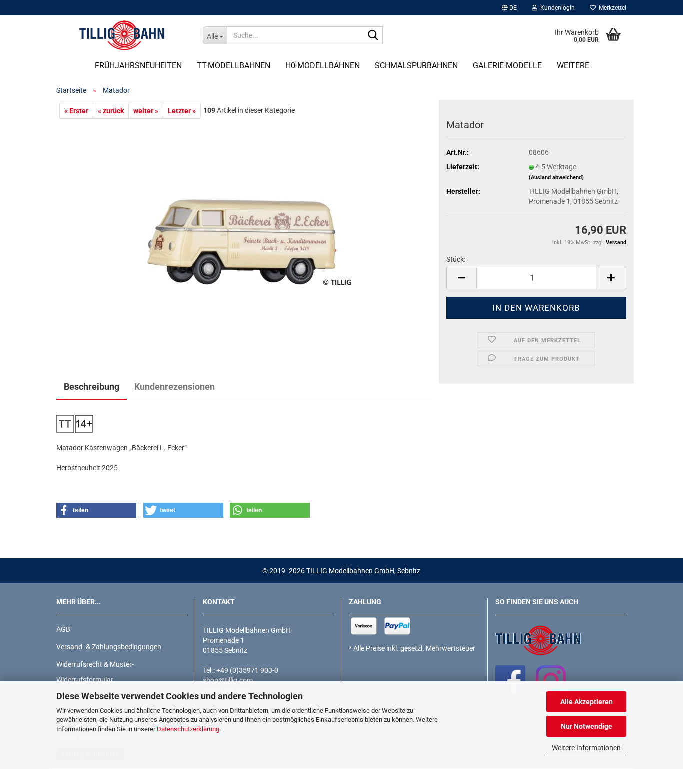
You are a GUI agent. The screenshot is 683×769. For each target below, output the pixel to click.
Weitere (573, 65)
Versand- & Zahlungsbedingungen (109, 647)
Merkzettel (611, 7)
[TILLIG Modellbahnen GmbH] (122, 35)
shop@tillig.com (228, 680)
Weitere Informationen (586, 748)
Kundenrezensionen (174, 386)
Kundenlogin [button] (556, 7)
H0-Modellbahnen (323, 65)
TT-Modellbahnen (233, 65)
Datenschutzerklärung (188, 729)
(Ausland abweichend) (556, 177)
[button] (509, 7)
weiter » (146, 111)
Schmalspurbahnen (416, 65)
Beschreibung (92, 386)
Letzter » (182, 111)
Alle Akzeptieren (586, 702)
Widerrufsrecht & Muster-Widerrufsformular (95, 672)
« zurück (111, 111)
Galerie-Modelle (507, 65)
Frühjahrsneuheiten (138, 65)
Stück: (456, 259)
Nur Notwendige (586, 726)
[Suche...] (373, 36)
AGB (63, 629)
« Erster (76, 111)
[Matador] (244, 231)
